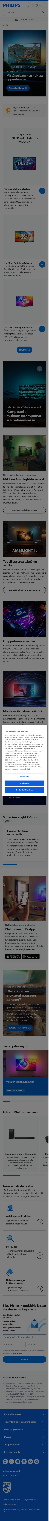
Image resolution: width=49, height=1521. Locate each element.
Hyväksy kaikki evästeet (23, 790)
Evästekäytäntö (28, 769)
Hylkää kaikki (23, 783)
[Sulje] (42, 728)
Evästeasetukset (24, 776)
